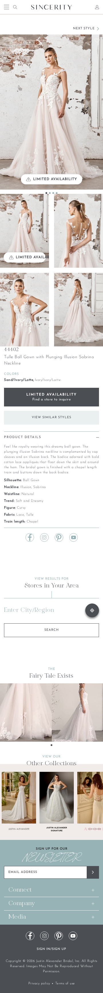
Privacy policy (39, 983)
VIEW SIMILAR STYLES (51, 417)
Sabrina (39, 487)
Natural (27, 494)
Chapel (32, 521)
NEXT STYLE (84, 28)
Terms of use (65, 983)
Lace (20, 514)
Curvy (21, 508)
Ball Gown (31, 480)
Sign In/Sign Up (51, 949)
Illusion (25, 487)
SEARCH (51, 630)
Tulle (30, 514)
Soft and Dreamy (29, 501)
